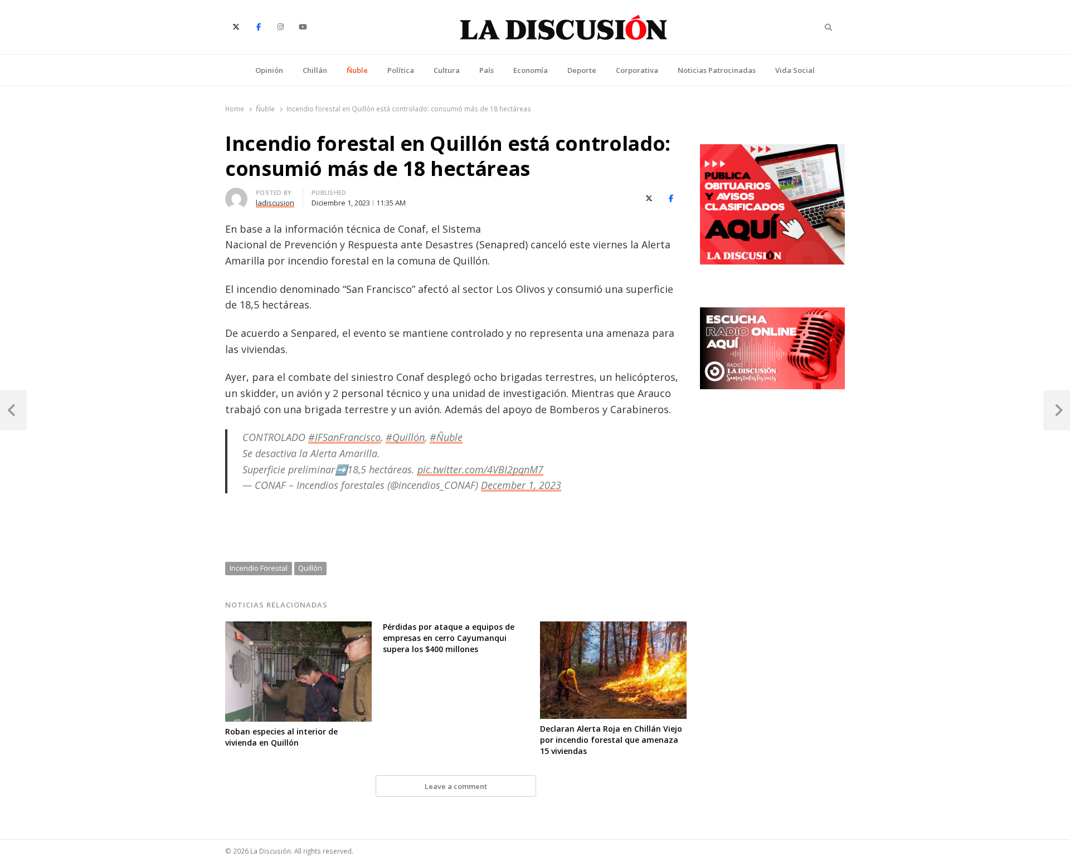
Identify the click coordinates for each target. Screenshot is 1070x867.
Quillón (310, 568)
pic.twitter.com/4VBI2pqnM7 (480, 469)
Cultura (447, 70)
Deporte (581, 70)
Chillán (315, 70)
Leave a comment (456, 786)
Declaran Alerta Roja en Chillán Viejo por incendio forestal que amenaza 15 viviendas (611, 739)
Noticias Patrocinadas (717, 70)
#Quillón (405, 437)
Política (400, 70)
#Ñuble (446, 437)
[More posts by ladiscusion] (236, 194)
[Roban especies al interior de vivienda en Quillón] (298, 628)
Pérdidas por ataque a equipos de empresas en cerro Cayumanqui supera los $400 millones (448, 637)
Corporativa (637, 70)
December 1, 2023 (521, 485)
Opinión (269, 70)
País (486, 70)
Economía (530, 70)
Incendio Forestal (259, 568)
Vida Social (795, 70)
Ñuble (357, 70)
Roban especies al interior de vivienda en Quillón (281, 737)
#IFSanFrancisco (344, 437)
